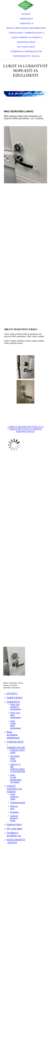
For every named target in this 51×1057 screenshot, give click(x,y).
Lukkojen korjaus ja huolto (14, 818)
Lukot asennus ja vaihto (14, 796)
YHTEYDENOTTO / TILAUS (26, 56)
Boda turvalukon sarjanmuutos (26, 28)
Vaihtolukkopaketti (18, 802)
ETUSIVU (26, 14)
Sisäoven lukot (26, 42)
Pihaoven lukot (14, 807)
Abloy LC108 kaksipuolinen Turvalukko (16, 778)
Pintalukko (14, 812)
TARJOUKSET (26, 19)
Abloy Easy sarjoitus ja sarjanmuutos (15, 706)
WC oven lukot (26, 47)
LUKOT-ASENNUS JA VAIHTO (25, 37)
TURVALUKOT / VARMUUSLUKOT (25, 33)
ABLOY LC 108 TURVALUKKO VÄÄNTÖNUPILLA (19, 768)
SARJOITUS (25, 23)
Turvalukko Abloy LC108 (15, 758)
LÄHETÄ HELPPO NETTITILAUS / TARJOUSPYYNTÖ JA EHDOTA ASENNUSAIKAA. (25, 429)
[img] (25, 5)
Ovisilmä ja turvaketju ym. (26, 51)
